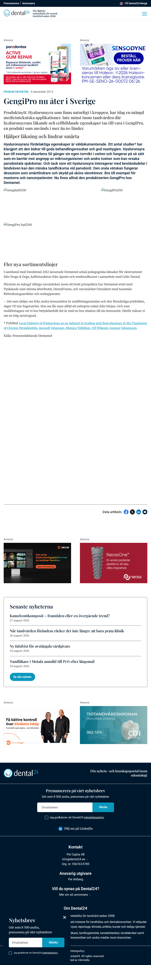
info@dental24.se (73, 859)
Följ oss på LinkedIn (78, 828)
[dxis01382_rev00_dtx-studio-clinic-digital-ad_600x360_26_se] (37, 563)
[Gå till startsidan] (21, 773)
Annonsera (28, 3)
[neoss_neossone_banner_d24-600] (113, 563)
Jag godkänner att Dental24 (77, 817)
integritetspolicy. (94, 817)
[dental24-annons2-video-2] (113, 725)
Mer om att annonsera (73, 894)
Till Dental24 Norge (135, 3)
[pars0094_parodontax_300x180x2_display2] (37, 64)
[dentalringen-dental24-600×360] (37, 726)
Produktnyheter (16, 92)
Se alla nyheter (22, 677)
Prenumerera (11, 3)
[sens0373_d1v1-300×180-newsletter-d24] (113, 64)
